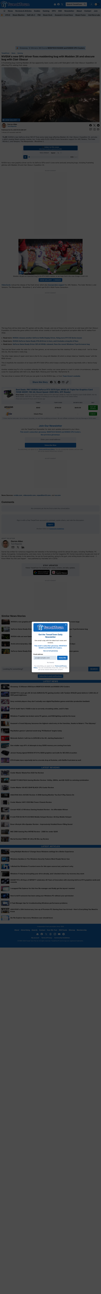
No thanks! (50, 662)
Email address (38, 654)
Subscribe (62, 658)
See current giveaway (50, 651)
